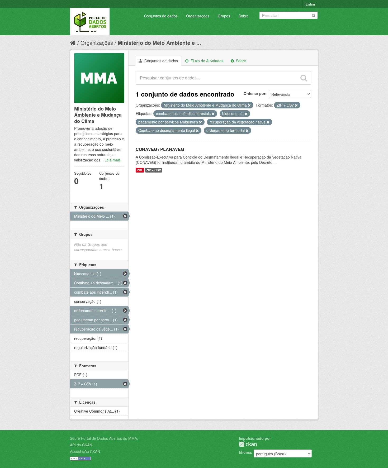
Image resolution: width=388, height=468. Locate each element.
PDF (140, 170)
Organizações (197, 15)
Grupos (224, 15)
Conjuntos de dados (161, 15)
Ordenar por (254, 93)
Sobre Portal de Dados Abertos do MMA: (104, 438)
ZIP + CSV (153, 170)
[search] (303, 78)
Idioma (245, 452)
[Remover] (249, 105)
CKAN (248, 444)
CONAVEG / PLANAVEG (160, 149)
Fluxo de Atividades (206, 60)
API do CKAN (81, 444)
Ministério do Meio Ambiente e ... (159, 42)
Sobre (244, 15)
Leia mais (113, 160)
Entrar (310, 4)
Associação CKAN (85, 451)
